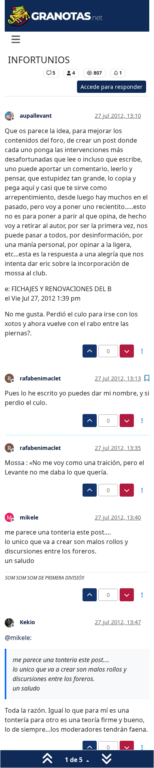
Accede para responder (112, 86)
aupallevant (36, 115)
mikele (29, 517)
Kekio (27, 622)
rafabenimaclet (40, 378)
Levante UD (23, 73)
